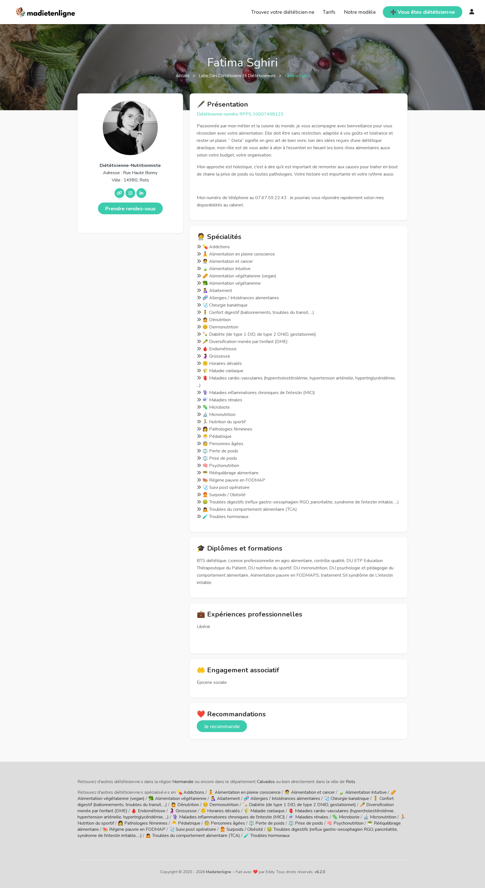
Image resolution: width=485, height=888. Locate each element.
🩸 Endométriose (148, 811)
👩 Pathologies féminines (143, 823)
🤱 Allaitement (225, 798)
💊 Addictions (190, 792)
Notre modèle (360, 12)
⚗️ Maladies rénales (308, 817)
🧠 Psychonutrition (345, 823)
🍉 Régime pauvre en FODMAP (133, 829)
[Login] (471, 12)
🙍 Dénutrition (185, 805)
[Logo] (45, 11)
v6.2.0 (320, 872)
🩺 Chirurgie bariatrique (346, 798)
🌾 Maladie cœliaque (264, 811)
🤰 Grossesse (183, 811)
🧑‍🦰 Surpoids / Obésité (241, 829)
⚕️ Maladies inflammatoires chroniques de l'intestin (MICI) (228, 817)
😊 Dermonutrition (221, 805)
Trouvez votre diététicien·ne (282, 12)
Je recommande (222, 726)
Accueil (183, 76)
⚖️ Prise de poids (305, 823)
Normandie (183, 782)
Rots (350, 782)
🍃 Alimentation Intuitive (362, 792)
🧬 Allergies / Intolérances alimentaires (282, 798)
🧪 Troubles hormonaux (267, 835)
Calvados (266, 782)
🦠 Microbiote (346, 817)
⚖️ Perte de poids (267, 823)
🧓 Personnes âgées (224, 823)
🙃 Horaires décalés (220, 811)
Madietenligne (218, 872)
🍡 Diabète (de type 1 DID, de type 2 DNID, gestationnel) (299, 805)
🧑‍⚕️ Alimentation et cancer (309, 792)
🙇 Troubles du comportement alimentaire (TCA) (192, 835)
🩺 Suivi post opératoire (192, 829)
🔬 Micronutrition (379, 817)
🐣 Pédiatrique (185, 823)
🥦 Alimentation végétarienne (177, 798)
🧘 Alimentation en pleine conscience (244, 792)
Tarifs (329, 12)
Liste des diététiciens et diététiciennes (238, 76)
